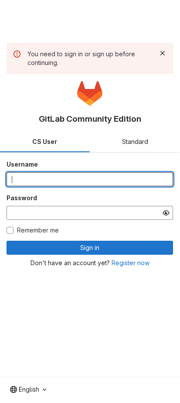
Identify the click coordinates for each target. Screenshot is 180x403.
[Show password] (166, 213)
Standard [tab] (135, 141)
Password (22, 198)
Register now (130, 262)
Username (22, 164)
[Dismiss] (162, 53)
